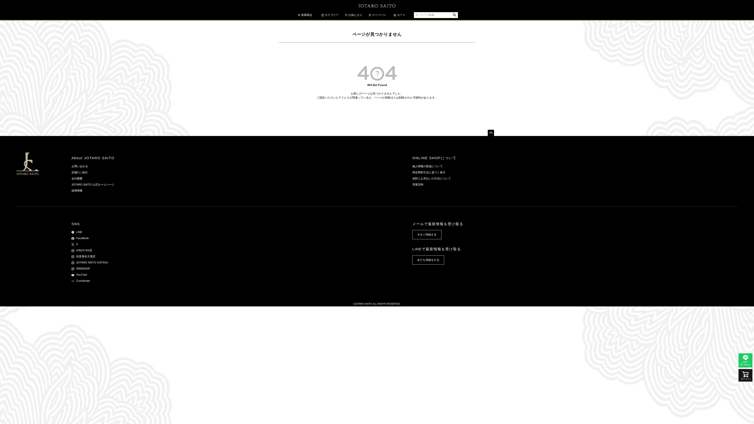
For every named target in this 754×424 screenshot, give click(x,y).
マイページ (379, 14)
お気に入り (355, 14)
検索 (455, 15)
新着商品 (306, 14)
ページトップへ (491, 133)
